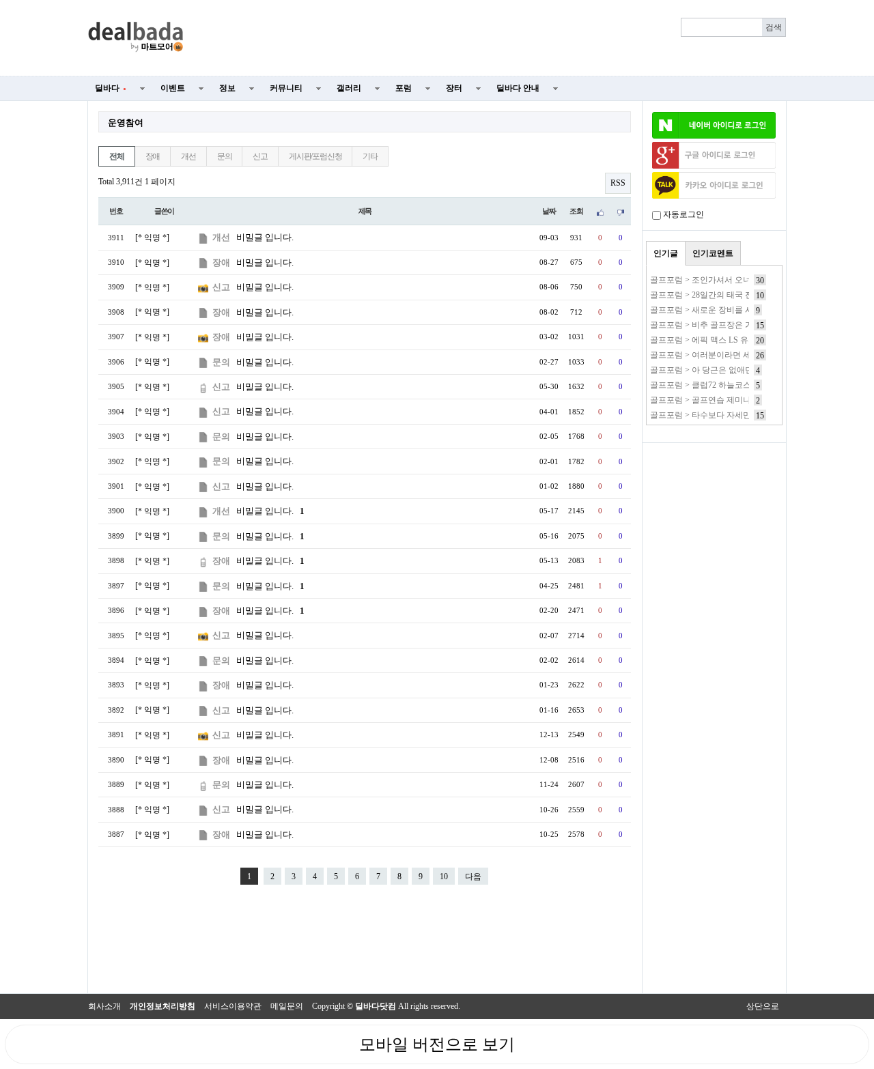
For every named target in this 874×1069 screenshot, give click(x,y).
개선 (188, 156)
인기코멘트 (712, 253)
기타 (370, 156)
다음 (473, 876)
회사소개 (104, 1006)
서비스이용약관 (233, 1006)
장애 (152, 156)
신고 (260, 156)
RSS (617, 183)
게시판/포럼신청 (315, 156)
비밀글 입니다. (265, 237)
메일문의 (286, 1006)
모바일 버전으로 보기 (437, 1044)
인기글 (665, 253)
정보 (227, 88)
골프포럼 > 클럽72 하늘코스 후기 (710, 385)
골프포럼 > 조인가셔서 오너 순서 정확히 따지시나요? (746, 280)
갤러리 (349, 88)
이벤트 (172, 88)
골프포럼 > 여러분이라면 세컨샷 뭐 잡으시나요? (737, 355)
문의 (224, 156)
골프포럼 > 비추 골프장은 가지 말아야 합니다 (732, 325)
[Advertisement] (493, 38)
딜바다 (110, 88)
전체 (116, 156)
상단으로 (762, 1006)
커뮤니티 (286, 88)
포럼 (403, 88)
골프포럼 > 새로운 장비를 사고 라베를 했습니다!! (739, 310)
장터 (454, 88)
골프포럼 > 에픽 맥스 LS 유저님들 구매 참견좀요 (738, 340)
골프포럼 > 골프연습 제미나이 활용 (714, 400)
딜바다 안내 (517, 88)
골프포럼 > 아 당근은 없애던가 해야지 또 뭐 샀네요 (742, 370)
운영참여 (125, 122)
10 (444, 876)
